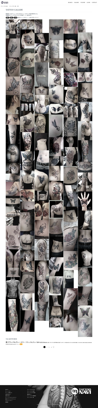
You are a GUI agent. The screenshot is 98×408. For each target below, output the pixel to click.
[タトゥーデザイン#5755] (27, 141)
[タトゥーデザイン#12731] (27, 98)
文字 (55, 342)
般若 (11, 344)
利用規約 (6, 402)
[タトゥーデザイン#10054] (27, 24)
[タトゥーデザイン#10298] (71, 216)
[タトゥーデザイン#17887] (85, 130)
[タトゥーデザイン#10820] (85, 219)
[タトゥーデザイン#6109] (42, 90)
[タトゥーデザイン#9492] (27, 282)
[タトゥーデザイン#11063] (56, 63)
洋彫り (11, 17)
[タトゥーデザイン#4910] (27, 160)
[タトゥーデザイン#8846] (42, 311)
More (21, 344)
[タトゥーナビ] (4, 2)
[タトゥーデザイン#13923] (13, 235)
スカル (79, 342)
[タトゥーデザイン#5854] (71, 79)
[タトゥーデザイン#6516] (42, 141)
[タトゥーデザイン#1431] (85, 167)
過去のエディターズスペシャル (10, 398)
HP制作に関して (8, 394)
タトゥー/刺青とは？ (8, 392)
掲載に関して (29, 394)
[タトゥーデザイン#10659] (42, 210)
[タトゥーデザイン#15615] (27, 61)
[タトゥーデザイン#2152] (27, 221)
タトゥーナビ (50, 404)
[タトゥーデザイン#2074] (54, 173)
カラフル (70, 342)
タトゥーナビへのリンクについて (10, 397)
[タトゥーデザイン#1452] (85, 62)
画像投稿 (50, 395)
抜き (67, 342)
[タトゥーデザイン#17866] (27, 179)
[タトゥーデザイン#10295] (13, 66)
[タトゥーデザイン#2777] (56, 300)
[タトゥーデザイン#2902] (56, 94)
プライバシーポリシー (9, 400)
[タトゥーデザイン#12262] (13, 201)
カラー (23, 342)
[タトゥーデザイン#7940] (71, 175)
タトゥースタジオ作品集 (31, 392)
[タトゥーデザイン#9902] (27, 83)
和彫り (7, 17)
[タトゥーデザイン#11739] (56, 246)
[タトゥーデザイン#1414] (85, 258)
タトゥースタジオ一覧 (31, 389)
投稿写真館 (51, 394)
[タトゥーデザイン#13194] (71, 26)
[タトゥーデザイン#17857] (13, 168)
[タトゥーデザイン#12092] (71, 298)
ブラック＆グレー (14, 342)
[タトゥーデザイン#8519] (27, 206)
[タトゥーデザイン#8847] (13, 47)
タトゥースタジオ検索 (31, 391)
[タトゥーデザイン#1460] (42, 159)
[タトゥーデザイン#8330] (85, 276)
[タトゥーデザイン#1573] (26, 301)
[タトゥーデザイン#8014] (42, 179)
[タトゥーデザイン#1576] (55, 76)
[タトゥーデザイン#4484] (56, 311)
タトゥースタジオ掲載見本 (31, 395)
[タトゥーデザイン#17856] (27, 255)
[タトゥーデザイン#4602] (71, 156)
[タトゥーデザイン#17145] (42, 104)
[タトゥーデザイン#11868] (56, 109)
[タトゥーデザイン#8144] (27, 320)
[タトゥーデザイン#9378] (56, 146)
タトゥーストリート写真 (53, 392)
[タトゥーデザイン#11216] (13, 272)
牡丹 (74, 342)
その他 (15, 17)
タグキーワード (34, 17)
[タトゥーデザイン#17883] (42, 52)
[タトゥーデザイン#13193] (13, 188)
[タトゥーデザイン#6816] (56, 227)
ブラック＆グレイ (31, 342)
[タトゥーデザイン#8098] (56, 125)
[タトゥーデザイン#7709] (41, 74)
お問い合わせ (7, 395)
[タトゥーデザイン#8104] (13, 177)
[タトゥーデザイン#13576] (13, 315)
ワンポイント (62, 342)
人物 (48, 342)
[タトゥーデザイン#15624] (85, 238)
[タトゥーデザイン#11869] (71, 96)
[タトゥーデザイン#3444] (85, 150)
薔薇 (86, 342)
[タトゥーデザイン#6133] (38, 26)
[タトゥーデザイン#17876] (13, 216)
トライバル (51, 342)
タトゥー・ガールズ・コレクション (55, 391)
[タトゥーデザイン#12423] (27, 121)
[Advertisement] (40, 366)
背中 (38, 342)
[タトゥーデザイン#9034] (56, 209)
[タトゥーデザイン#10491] (69, 279)
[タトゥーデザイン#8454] (42, 123)
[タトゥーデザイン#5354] (71, 62)
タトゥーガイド (51, 397)
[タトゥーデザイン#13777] (56, 285)
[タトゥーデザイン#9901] (71, 260)
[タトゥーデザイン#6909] (71, 320)
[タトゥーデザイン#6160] (27, 266)
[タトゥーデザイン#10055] (85, 42)
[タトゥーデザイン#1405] (85, 200)
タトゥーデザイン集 (12, 6)
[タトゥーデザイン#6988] (42, 290)
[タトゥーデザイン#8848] (85, 295)
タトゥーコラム (7, 391)
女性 (41, 342)
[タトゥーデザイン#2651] (56, 190)
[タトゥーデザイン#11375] (85, 327)
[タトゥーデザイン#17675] (71, 111)
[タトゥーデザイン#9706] (56, 160)
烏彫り (76, 342)
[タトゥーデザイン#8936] (13, 134)
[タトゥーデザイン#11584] (42, 270)
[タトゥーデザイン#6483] (42, 38)
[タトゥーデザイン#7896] (13, 104)
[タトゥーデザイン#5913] (42, 229)
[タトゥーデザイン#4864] (27, 240)
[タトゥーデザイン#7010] (13, 288)
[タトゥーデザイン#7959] (27, 38)
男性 (57, 342)
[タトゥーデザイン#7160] (71, 43)
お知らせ (6, 389)
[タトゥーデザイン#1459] (56, 266)
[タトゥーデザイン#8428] (85, 311)
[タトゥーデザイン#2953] (13, 85)
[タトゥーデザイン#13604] (56, 29)
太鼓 (85, 342)
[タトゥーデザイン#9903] (71, 238)
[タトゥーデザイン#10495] (56, 322)
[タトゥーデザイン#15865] (13, 153)
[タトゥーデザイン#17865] (85, 181)
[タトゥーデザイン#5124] (42, 195)
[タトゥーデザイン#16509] (13, 256)
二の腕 (83, 342)
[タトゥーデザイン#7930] (71, 126)
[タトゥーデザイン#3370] (85, 92)
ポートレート (17, 344)
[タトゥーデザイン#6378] (27, 195)
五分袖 (89, 342)
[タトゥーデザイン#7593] (85, 77)
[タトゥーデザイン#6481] (71, 141)
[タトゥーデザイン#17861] (13, 28)
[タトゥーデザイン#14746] (85, 111)
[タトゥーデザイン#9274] (13, 119)
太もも (13, 344)
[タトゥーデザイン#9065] (27, 107)
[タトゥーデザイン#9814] (71, 195)
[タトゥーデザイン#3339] (54, 49)
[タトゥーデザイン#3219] (82, 25)
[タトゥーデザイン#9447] (42, 249)
